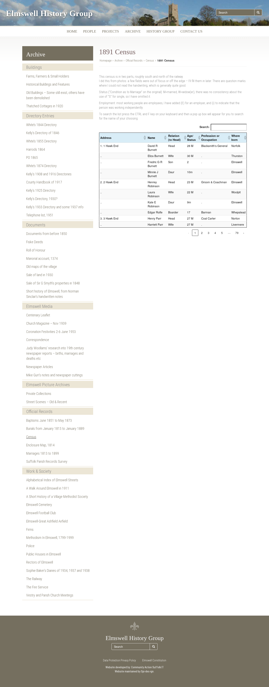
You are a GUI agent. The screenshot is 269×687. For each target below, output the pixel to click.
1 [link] (195, 233)
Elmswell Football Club (41, 513)
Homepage (105, 60)
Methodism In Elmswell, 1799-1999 (50, 538)
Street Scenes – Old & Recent (46, 402)
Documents (35, 224)
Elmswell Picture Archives (48, 384)
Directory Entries (40, 115)
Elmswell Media (39, 306)
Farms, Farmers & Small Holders (47, 76)
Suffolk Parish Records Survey (46, 461)
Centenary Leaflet (38, 315)
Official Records (39, 411)
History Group (160, 31)
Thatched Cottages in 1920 (44, 106)
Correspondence (37, 340)
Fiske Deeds (34, 242)
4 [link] (215, 233)
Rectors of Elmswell (39, 562)
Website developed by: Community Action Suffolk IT (135, 667)
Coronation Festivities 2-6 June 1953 (51, 332)
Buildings (34, 67)
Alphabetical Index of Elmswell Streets (52, 480)
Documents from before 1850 (46, 234)
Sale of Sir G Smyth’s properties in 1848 (53, 283)
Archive (133, 31)
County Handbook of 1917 (44, 182)
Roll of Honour (35, 250)
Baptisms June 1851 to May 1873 (49, 420)
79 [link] (236, 233)
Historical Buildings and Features (48, 84)
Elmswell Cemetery (39, 505)
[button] (144, 137)
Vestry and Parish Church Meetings (49, 595)
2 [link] (202, 233)
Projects (110, 31)
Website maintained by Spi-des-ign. (134, 671)
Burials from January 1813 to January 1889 (55, 428)
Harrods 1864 (35, 149)
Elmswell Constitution (154, 660)
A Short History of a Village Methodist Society (57, 496)
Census (31, 437)
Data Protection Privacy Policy (119, 660)
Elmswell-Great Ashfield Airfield (47, 521)
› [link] (243, 233)
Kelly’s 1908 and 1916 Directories (48, 174)
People (89, 31)
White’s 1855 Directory (41, 141)
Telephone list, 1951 (39, 215)
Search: (204, 127)
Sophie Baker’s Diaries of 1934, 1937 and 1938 (58, 570)
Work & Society (38, 471)
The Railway (34, 579)
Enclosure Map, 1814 (40, 445)
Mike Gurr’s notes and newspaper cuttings (54, 375)
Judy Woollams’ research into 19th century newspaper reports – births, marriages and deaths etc (55, 353)
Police (30, 546)
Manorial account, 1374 (42, 258)
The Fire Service (37, 587)
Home (72, 31)
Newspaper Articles (39, 367)
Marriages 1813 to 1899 (42, 453)
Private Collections (38, 394)
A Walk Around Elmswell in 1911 (47, 488)
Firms (29, 529)
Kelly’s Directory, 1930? (42, 199)
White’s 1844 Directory (41, 125)
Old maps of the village (41, 267)
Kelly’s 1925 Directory (41, 190)
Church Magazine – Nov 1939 (46, 323)
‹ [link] (188, 233)
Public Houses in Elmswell (43, 554)
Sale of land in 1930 (39, 275)
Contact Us (191, 31)
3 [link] (208, 233)
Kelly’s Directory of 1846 (42, 133)
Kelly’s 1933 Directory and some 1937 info (54, 207)
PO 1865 (32, 157)
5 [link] (222, 233)
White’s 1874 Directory (41, 166)
